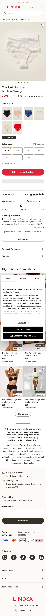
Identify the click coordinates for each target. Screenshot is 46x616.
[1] (18, 82)
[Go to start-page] (13, 7)
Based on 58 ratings (35, 201)
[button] (23, 51)
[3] (24, 82)
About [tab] (37, 278)
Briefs (16, 19)
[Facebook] (14, 557)
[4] (27, 82)
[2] (21, 82)
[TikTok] (23, 557)
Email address (8, 506)
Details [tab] (23, 278)
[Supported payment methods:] (23, 540)
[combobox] (23, 13)
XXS (7, 150)
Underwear (6, 19)
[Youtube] (32, 557)
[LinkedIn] (41, 557)
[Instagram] (4, 557)
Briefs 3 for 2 (26, 19)
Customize (22, 322)
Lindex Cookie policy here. (30, 314)
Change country (26, 610)
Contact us (12, 605)
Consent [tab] (8, 278)
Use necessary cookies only (23, 336)
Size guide (39, 144)
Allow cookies (23, 329)
